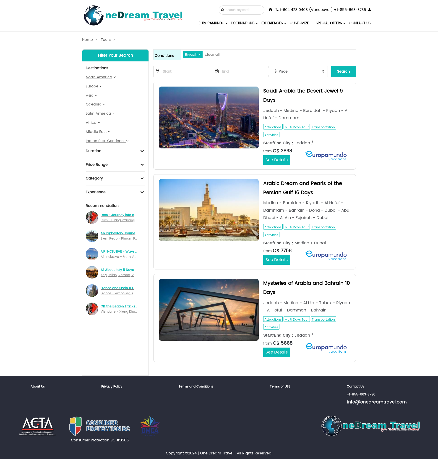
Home (87, 40)
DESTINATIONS (243, 23)
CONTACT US (360, 23)
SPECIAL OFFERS (329, 23)
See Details (277, 160)
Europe (92, 86)
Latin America (98, 113)
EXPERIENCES (272, 23)
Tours (106, 40)
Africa (91, 123)
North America (99, 77)
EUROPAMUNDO (211, 23)
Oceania (94, 104)
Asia (90, 95)
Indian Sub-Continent (106, 141)
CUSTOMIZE (299, 23)
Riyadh (191, 55)
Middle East (96, 132)
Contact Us (355, 386)
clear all (212, 55)
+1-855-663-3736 (361, 394)
